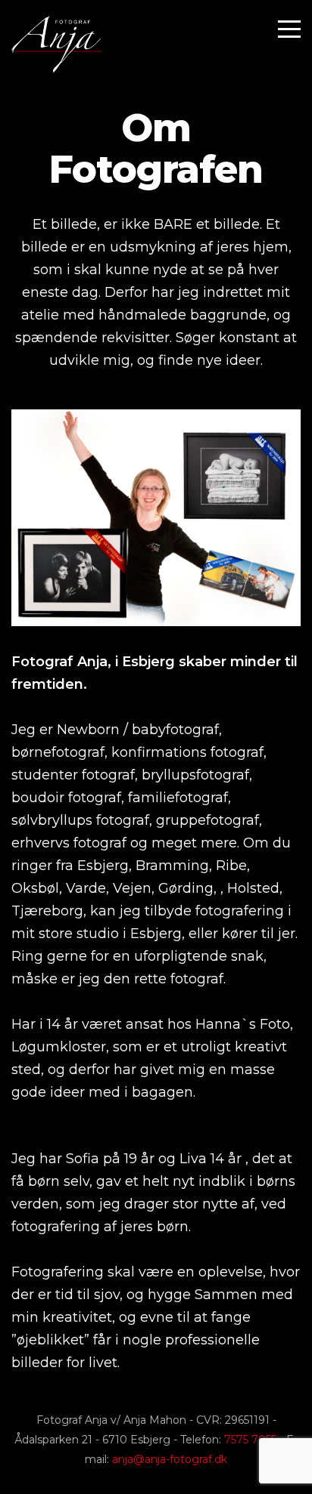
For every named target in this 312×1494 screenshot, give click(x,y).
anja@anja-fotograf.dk (169, 1459)
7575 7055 (250, 1439)
